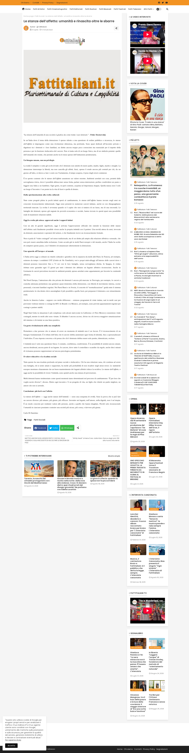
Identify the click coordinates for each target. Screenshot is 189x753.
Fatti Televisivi (134, 9)
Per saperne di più (13, 740)
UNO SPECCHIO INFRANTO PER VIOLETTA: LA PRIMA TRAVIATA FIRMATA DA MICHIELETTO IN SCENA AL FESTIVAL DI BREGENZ (138, 469)
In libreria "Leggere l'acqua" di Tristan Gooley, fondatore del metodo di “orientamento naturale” (156, 660)
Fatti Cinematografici (57, 9)
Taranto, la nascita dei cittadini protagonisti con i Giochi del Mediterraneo (37, 480)
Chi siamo (25, 2)
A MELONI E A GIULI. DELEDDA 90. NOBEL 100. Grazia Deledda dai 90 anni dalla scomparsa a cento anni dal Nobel (149, 235)
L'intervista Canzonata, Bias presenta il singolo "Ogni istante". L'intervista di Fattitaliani (157, 566)
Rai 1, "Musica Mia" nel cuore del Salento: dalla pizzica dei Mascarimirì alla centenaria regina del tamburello (148, 216)
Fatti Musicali (105, 9)
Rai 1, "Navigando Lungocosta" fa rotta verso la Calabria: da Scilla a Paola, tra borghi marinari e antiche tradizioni (149, 274)
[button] (167, 9)
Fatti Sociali (39, 16)
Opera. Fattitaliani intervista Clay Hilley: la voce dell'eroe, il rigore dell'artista (156, 425)
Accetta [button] (11, 745)
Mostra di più (114, 456)
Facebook (42, 428)
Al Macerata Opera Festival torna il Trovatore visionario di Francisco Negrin (157, 466)
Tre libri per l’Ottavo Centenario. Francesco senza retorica (157, 699)
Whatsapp (68, 428)
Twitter (55, 428)
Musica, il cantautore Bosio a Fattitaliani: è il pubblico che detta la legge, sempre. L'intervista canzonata (137, 568)
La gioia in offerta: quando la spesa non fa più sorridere (104, 479)
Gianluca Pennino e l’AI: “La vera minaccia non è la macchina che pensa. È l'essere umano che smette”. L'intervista (138, 661)
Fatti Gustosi (91, 9)
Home (27, 9)
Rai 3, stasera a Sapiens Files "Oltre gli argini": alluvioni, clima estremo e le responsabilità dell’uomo (148, 255)
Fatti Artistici (39, 9)
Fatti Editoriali (76, 9)
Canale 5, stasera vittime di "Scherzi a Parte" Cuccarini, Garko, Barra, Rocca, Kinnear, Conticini (149, 338)
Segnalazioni (62, 2)
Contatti (36, 2)
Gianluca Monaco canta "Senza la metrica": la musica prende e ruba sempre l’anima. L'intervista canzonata (157, 523)
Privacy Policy (48, 2)
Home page (29, 16)
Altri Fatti (148, 9)
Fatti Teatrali (120, 9)
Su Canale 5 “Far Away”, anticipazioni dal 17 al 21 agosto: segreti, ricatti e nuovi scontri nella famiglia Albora (148, 320)
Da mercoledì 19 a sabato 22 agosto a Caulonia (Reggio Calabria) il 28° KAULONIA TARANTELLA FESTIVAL (146, 381)
